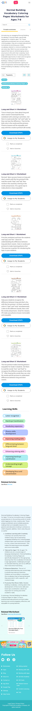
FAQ (20, 692)
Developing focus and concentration (14, 472)
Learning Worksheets (14, 614)
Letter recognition (12, 416)
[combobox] (10, 75)
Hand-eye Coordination (14, 421)
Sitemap (5, 690)
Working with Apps (24, 673)
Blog (4, 673)
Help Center (6, 694)
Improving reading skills (15, 439)
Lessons (22, 29)
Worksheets (6, 666)
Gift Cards (21, 680)
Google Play (6, 687)
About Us (6, 676)
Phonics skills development (11, 432)
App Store (6, 683)
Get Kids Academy (24, 676)
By (3, 75)
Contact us (6, 680)
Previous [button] (2, 626)
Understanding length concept (14, 465)
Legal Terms (11, 703)
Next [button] (29, 626)
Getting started (23, 666)
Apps (4, 669)
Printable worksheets (9, 29)
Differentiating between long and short (15, 445)
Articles (10, 484)
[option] (16, 625)
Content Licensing (24, 689)
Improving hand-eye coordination (13, 457)
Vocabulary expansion (14, 426)
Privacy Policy (20, 703)
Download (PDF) (16, 133)
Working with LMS (24, 669)
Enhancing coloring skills (15, 451)
